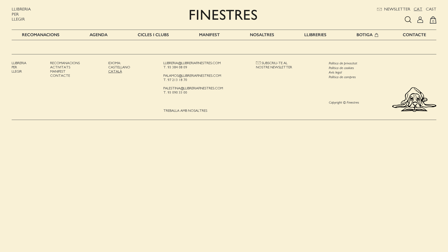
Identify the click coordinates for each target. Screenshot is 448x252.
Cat (418, 9)
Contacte (414, 34)
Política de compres (342, 77)
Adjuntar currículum (227, 182)
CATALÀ (115, 71)
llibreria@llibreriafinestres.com (192, 63)
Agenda (99, 34)
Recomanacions (41, 34)
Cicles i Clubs (153, 34)
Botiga (365, 34)
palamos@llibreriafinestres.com (192, 75)
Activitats (60, 67)
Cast (431, 9)
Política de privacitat (343, 63)
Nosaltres (262, 34)
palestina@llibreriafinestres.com (193, 88)
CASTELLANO (119, 67)
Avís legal (335, 72)
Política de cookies (341, 68)
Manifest (209, 34)
